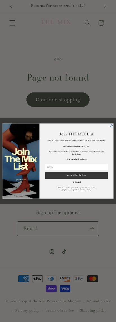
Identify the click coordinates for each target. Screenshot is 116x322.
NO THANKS (76, 182)
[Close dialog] (111, 125)
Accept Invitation (76, 175)
